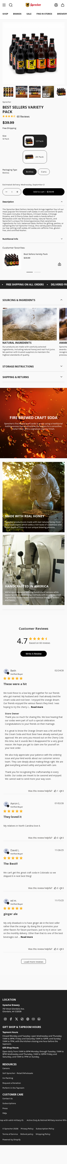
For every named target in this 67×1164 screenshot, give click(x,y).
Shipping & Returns (15, 377)
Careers (6, 1068)
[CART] (62, 5)
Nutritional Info (10, 239)
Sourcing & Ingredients (18, 300)
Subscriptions (9, 1103)
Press (5, 1108)
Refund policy (26, 1134)
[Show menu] (4, 5)
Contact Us (7, 1098)
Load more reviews (33, 961)
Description (8, 201)
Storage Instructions (18, 366)
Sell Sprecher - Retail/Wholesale (17, 1073)
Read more (37, 706)
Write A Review (33, 653)
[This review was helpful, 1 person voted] (55, 790)
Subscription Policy (45, 1128)
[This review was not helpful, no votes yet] (61, 790)
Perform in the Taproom (13, 1088)
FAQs (4, 1113)
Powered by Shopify (11, 1139)
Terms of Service (10, 1134)
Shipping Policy (43, 1134)
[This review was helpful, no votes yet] (55, 837)
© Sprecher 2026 (10, 1128)
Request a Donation (11, 1083)
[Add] (55, 264)
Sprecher (6, 102)
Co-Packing (7, 1078)
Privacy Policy (27, 1128)
